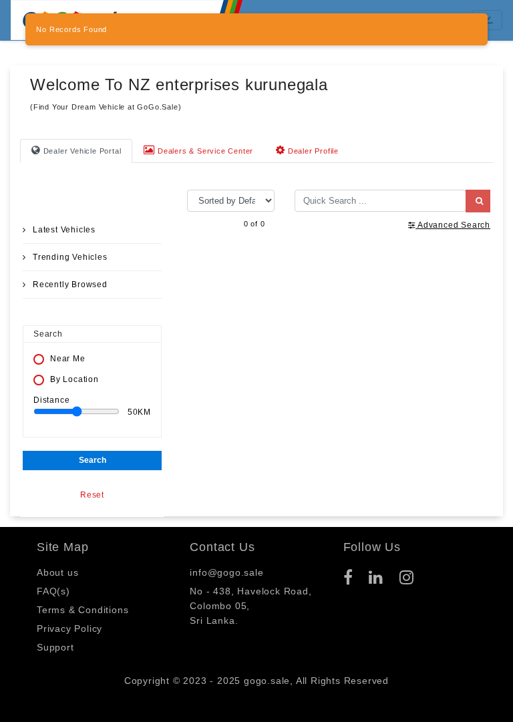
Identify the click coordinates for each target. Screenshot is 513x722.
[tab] (76, 151)
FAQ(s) (53, 591)
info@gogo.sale (226, 572)
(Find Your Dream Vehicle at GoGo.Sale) (105, 107)
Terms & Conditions (82, 609)
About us (57, 572)
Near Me (68, 358)
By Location (74, 379)
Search (92, 460)
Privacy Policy (69, 628)
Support (55, 647)
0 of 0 (254, 224)
